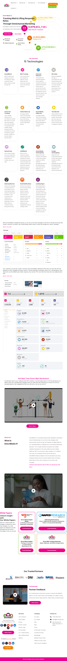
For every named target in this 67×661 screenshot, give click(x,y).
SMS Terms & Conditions (40, 643)
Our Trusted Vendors (24, 632)
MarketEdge (37, 635)
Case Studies (22, 619)
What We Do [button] (14, 2)
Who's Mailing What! (24, 635)
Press (35, 627)
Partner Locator (53, 4)
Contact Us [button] (13, 8)
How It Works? (22, 617)
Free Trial (8, 647)
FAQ (35, 622)
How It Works (18, 33)
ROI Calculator (22, 630)
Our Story (36, 617)
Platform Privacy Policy (40, 640)
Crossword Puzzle (38, 632)
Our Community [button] (41, 2)
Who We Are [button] (22, 2)
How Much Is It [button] (31, 2)
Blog (35, 624)
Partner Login (52, 6)
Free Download (26, 528)
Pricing (20, 622)
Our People (37, 619)
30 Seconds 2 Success (40, 630)
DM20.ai (21, 638)
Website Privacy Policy (40, 638)
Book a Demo (7, 33)
